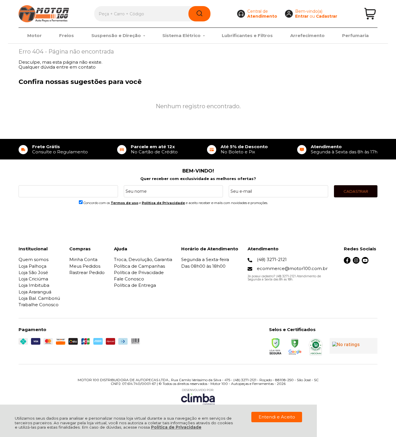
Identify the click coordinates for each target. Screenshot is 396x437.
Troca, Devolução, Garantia (143, 259)
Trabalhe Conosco (39, 304)
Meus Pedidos (84, 266)
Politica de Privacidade (163, 203)
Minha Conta (83, 259)
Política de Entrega (135, 285)
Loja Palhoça (32, 266)
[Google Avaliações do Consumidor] (353, 346)
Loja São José (33, 272)
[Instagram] (356, 262)
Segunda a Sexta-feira (205, 259)
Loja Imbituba (34, 285)
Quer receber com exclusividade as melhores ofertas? (198, 178)
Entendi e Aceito (277, 417)
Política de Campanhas (139, 266)
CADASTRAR (356, 191)
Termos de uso (124, 203)
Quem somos (33, 259)
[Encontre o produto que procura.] (199, 13)
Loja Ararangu (35, 292)
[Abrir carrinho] (370, 13)
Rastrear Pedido (87, 272)
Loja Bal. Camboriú (39, 298)
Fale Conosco (129, 279)
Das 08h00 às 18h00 (203, 266)
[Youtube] (365, 262)
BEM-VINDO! (198, 171)
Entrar (301, 16)
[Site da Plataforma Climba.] (198, 396)
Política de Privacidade (176, 427)
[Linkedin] (374, 262)
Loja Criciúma (33, 279)
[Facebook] (347, 262)
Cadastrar (326, 16)
